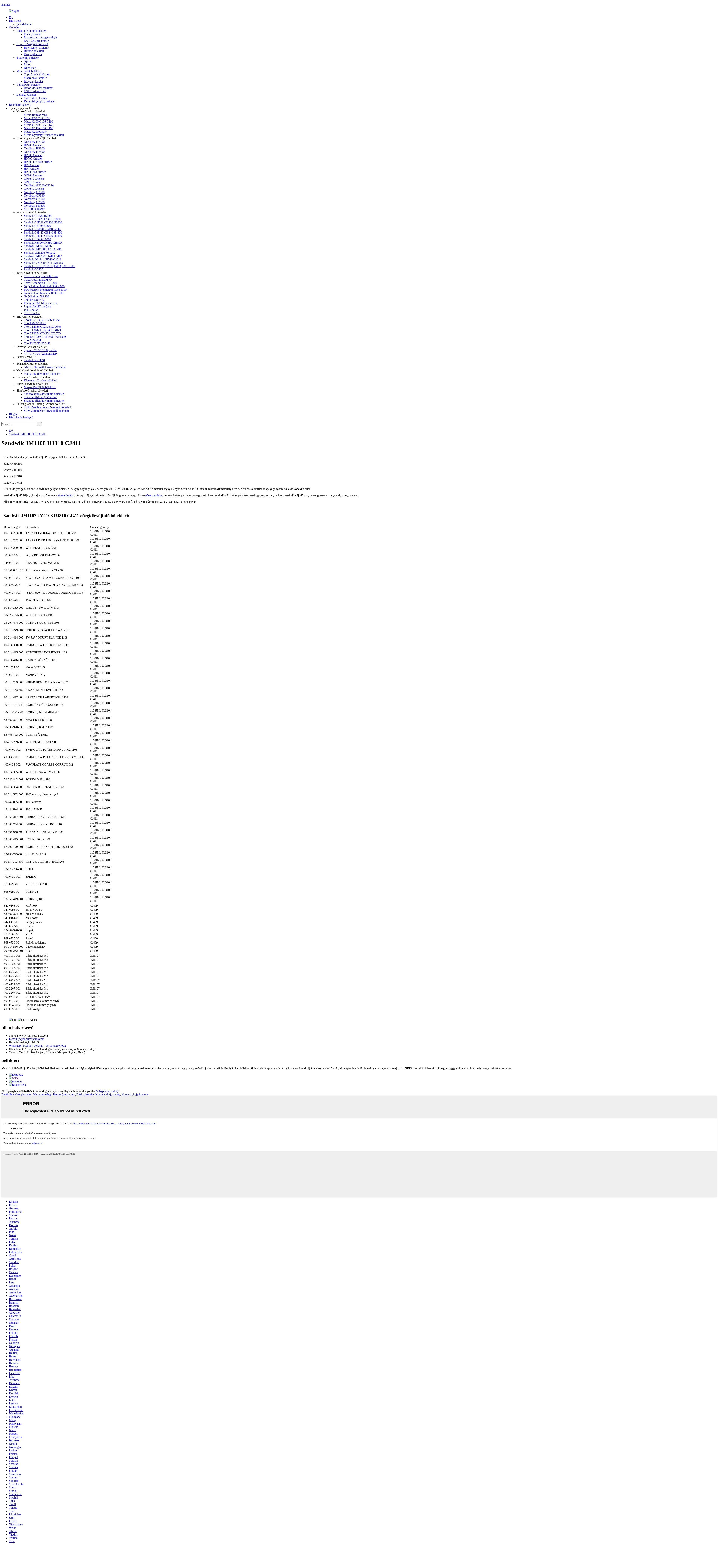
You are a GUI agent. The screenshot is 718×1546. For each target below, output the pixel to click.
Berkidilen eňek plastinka (16, 1094)
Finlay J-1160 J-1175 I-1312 (40, 303)
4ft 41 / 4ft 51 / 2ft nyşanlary (41, 353)
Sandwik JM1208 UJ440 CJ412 (43, 256)
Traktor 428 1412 (34, 299)
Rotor (27, 64)
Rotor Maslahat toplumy (38, 87)
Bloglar (13, 414)
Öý (11, 17)
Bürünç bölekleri (34, 50)
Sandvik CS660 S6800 (37, 239)
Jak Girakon (31, 309)
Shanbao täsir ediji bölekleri (40, 397)
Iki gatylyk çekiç (34, 81)
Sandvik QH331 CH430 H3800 (43, 222)
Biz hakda (15, 20)
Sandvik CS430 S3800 (37, 225)
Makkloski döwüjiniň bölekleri (42, 373)
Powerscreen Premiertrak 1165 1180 (45, 289)
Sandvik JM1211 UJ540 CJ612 (42, 259)
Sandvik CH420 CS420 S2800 (42, 219)
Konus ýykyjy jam (64, 1094)
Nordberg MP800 (34, 205)
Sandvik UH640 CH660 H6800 (43, 235)
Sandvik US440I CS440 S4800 (42, 229)
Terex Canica (32, 313)
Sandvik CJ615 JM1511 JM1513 (43, 262)
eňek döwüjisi (66, 495)
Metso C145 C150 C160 (38, 128)
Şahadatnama (24, 24)
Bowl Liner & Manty (36, 47)
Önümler (14, 27)
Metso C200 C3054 (35, 131)
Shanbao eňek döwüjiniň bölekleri (44, 400)
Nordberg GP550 (34, 202)
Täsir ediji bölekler (27, 57)
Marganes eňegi (42, 1094)
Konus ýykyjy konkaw (135, 1094)
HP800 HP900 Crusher (38, 161)
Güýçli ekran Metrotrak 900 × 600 (44, 286)
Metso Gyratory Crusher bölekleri (44, 135)
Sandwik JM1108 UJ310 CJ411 (43, 249)
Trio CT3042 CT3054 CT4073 (42, 330)
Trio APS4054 (32, 340)
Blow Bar (30, 67)
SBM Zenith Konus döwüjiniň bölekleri (47, 407)
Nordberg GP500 (34, 198)
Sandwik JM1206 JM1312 (39, 252)
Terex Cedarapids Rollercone (41, 276)
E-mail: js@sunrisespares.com (26, 1039)
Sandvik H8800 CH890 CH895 (43, 242)
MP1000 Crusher (34, 209)
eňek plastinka (153, 495)
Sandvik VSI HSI (34, 360)
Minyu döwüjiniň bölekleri (40, 387)
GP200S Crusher (34, 188)
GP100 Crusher (33, 175)
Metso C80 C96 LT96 (37, 118)
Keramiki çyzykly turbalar (39, 101)
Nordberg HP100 (34, 141)
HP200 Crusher (33, 145)
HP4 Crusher (31, 168)
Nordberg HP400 (34, 151)
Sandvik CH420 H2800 (38, 215)
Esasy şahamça (33, 54)
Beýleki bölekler (26, 94)
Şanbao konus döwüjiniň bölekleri (44, 393)
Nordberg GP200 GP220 (39, 185)
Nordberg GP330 (34, 195)
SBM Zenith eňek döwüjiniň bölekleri (46, 410)
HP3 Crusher (31, 165)
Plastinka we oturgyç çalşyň (40, 37)
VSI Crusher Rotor (35, 91)
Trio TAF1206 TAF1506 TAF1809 (45, 336)
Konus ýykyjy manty (107, 1094)
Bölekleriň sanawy (20, 104)
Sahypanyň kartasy (107, 1091)
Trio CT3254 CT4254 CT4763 (42, 333)
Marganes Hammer (35, 77)
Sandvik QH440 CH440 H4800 (43, 232)
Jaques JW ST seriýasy (37, 306)
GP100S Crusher (34, 178)
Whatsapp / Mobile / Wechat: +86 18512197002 (37, 1045)
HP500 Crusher (33, 155)
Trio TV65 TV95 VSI (37, 343)
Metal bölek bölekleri (29, 71)
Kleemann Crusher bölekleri (40, 380)
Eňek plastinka (32, 34)
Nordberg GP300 (34, 192)
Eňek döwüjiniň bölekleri (31, 30)
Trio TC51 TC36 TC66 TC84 (41, 319)
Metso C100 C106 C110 (38, 121)
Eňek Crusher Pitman (36, 40)
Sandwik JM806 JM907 (38, 246)
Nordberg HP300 (34, 148)
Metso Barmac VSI (35, 114)
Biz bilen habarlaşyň (21, 417)
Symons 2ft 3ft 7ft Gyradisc (40, 350)
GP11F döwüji (32, 182)
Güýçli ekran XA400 (36, 296)
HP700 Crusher (33, 158)
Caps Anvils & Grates (37, 74)
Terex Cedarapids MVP (38, 279)
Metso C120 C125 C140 (38, 124)
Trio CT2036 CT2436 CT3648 (42, 326)
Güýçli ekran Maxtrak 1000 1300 (43, 293)
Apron (28, 61)
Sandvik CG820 (33, 269)
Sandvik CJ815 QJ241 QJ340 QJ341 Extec (49, 266)
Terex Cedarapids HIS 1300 (40, 283)
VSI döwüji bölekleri (28, 84)
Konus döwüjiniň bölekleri (32, 44)
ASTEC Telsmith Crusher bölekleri (45, 367)
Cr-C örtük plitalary (35, 98)
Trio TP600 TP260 (35, 323)
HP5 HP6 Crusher (35, 172)
